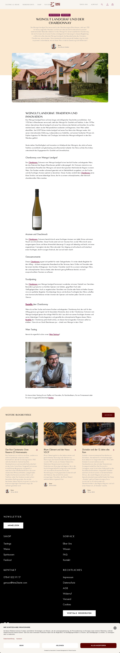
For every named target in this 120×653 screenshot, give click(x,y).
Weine (7, 549)
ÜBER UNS (84, 4)
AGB (65, 588)
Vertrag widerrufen (79, 613)
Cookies (67, 604)
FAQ (65, 554)
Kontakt (66, 560)
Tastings (7, 543)
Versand (67, 599)
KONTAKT (94, 4)
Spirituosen (9, 554)
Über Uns (67, 543)
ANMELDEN (13, 525)
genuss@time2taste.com (15, 582)
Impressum (68, 577)
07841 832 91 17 (12, 577)
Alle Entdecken (108, 415)
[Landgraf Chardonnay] (36, 208)
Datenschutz (69, 582)
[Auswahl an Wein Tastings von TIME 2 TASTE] (48, 364)
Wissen (66, 549)
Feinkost (8, 560)
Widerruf (67, 593)
